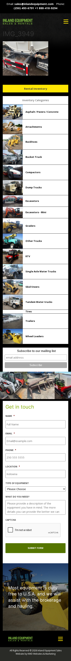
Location (12, 466)
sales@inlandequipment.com (34, 4)
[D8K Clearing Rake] (13, 385)
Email (10, 433)
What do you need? (17, 496)
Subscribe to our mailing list (36, 351)
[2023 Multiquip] (41, 385)
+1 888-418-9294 (46, 8)
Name (10, 416)
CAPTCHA (10, 520)
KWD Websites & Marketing (42, 653)
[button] (66, 21)
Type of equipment (17, 483)
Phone (10, 450)
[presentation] (33, 530)
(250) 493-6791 (24, 8)
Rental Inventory (35, 88)
